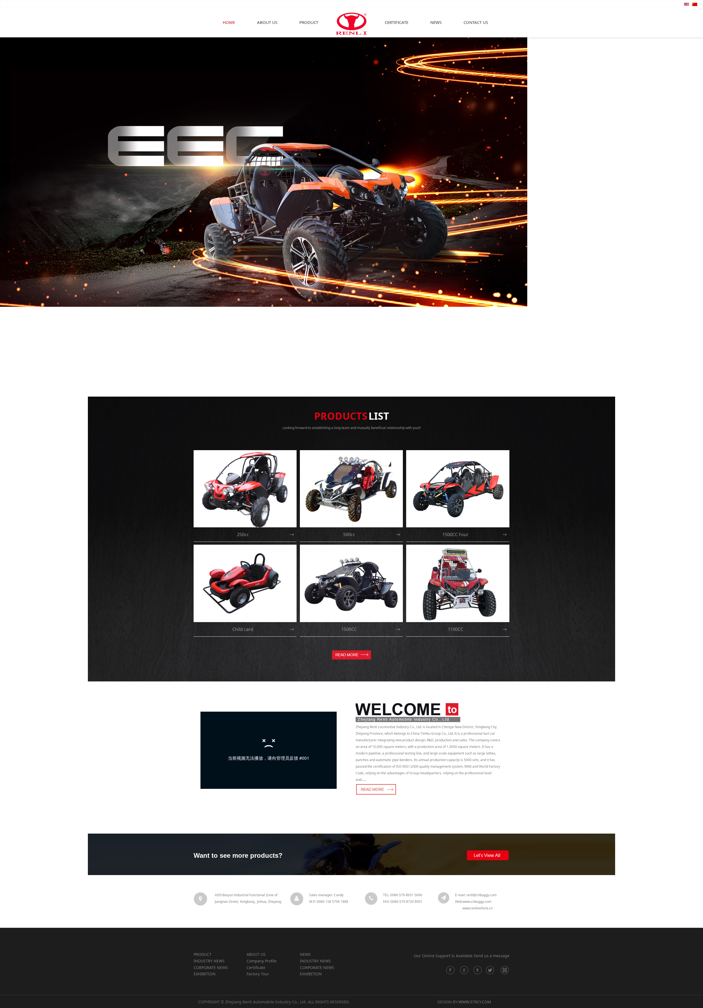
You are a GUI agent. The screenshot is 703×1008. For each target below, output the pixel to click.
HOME (229, 22)
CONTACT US (476, 22)
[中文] (694, 4)
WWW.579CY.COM (475, 1001)
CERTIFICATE (396, 22)
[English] (686, 4)
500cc (349, 534)
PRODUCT (308, 22)
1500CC (349, 629)
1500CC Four (455, 534)
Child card (242, 629)
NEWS (436, 22)
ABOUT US (267, 22)
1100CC (455, 629)
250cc (243, 534)
